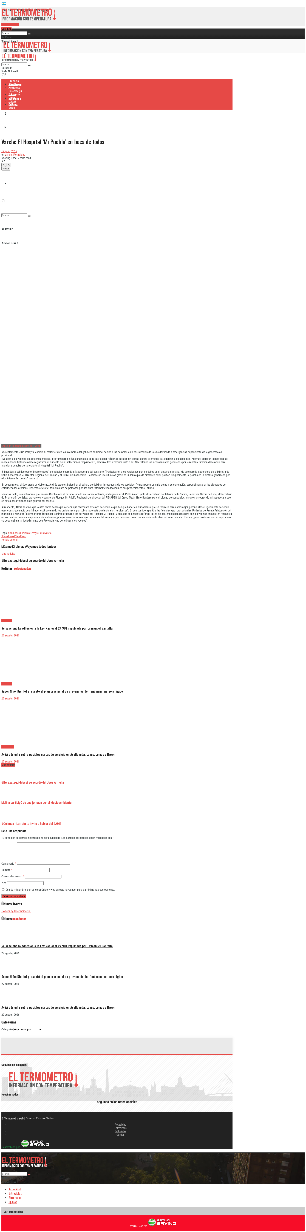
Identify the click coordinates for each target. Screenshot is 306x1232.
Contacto (6, 28)
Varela (11, 108)
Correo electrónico (12, 876)
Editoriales (120, 1131)
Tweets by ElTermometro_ (16, 911)
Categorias (7, 1029)
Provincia (13, 33)
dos (17, 533)
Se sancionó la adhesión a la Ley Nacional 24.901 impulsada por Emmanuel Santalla (57, 628)
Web (3, 883)
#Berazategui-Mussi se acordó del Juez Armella (32, 782)
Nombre (6, 870)
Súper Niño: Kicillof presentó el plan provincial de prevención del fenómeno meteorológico (62, 691)
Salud (42, 533)
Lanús (11, 97)
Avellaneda (14, 87)
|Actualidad (19, 154)
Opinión (120, 1134)
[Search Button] (29, 34)
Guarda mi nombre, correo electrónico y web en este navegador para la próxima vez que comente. (60, 889)
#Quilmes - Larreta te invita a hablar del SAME (31, 824)
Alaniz (11, 533)
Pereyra (34, 533)
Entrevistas (120, 1128)
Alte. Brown (14, 84)
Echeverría (14, 127)
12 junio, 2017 (9, 151)
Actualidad (120, 1124)
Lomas (12, 101)
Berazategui (15, 113)
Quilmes (13, 169)
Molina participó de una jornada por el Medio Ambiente (36, 803)
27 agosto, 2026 (10, 635)
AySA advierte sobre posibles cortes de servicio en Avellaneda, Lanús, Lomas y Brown (58, 754)
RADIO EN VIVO (10, 24)
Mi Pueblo (24, 533)
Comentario (8, 863)
